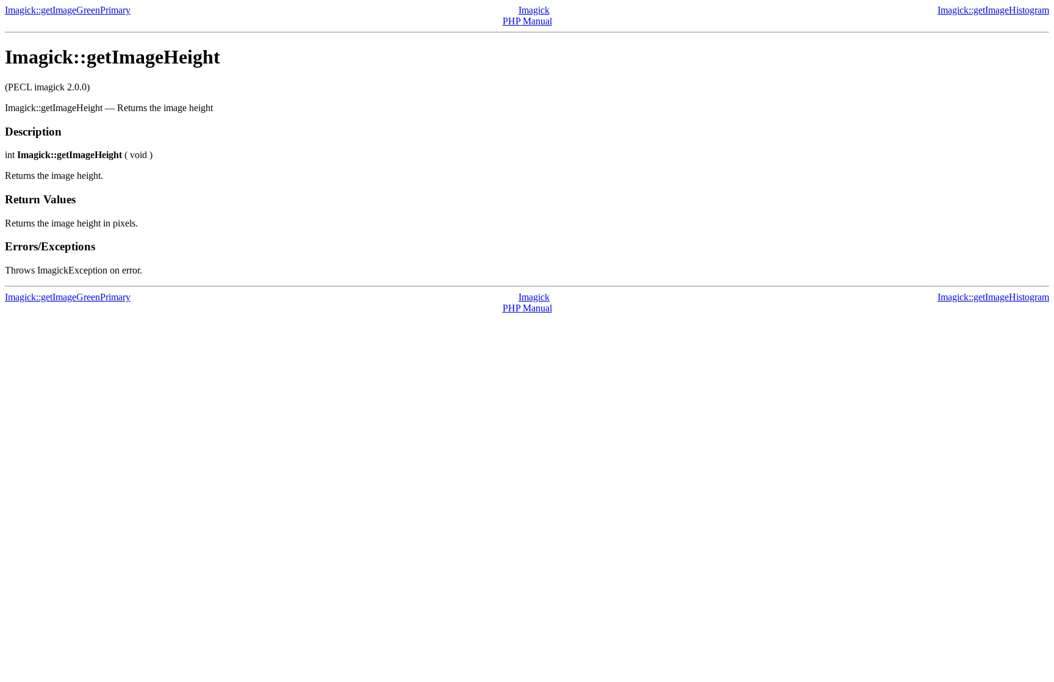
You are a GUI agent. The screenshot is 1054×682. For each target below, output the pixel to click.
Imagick (534, 10)
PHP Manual (527, 21)
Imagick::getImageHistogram (993, 10)
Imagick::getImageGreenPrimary (68, 10)
